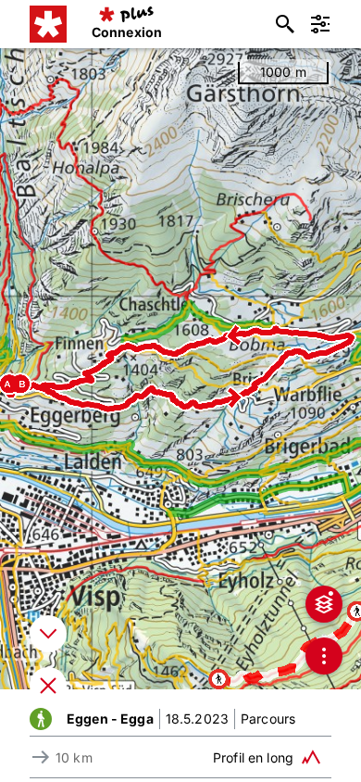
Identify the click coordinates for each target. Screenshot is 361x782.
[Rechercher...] (285, 24)
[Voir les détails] (48, 633)
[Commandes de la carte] (323, 656)
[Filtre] (320, 24)
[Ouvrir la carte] (48, 685)
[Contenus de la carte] (323, 604)
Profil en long (253, 757)
